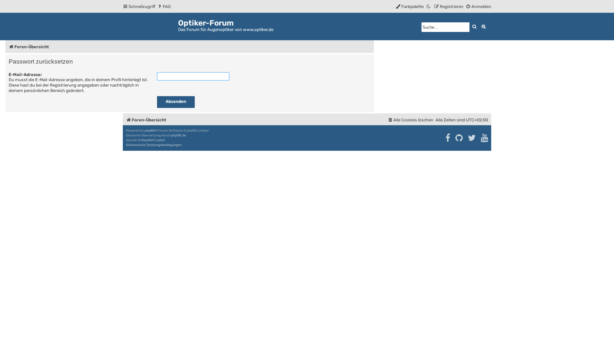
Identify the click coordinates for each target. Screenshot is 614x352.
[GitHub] (459, 138)
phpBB (150, 131)
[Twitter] (472, 138)
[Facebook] (448, 138)
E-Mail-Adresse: (25, 74)
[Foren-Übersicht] (150, 25)
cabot (160, 140)
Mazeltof (147, 140)
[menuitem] (164, 6)
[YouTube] (485, 138)
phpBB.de (178, 135)
